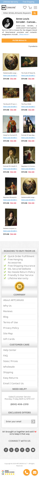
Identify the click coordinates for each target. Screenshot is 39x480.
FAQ (5, 356)
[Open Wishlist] (25, 7)
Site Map (8, 333)
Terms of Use (10, 322)
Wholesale (9, 367)
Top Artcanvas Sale (19, 2)
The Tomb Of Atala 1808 (28, 73)
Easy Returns (10, 378)
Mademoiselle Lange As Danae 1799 (10, 73)
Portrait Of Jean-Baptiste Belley (28, 135)
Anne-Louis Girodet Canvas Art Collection (10, 75)
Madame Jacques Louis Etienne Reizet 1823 (10, 228)
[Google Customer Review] (8, 472)
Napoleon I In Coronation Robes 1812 (28, 166)
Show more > (24, 34)
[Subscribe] (33, 422)
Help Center (9, 350)
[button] (30, 7)
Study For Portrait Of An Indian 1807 (10, 135)
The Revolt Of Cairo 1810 (10, 104)
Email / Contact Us (13, 383)
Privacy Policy (11, 328)
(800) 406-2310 (20, 404)
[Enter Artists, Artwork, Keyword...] (34, 13)
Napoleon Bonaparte (9, 197)
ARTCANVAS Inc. (21, 463)
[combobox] (19, 13)
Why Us (7, 306)
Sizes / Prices (10, 361)
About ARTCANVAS (13, 300)
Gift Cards (9, 339)
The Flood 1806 (26, 104)
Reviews (7, 311)
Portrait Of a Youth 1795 (10, 166)
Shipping (8, 372)
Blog (5, 317)
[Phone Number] (26, 472)
